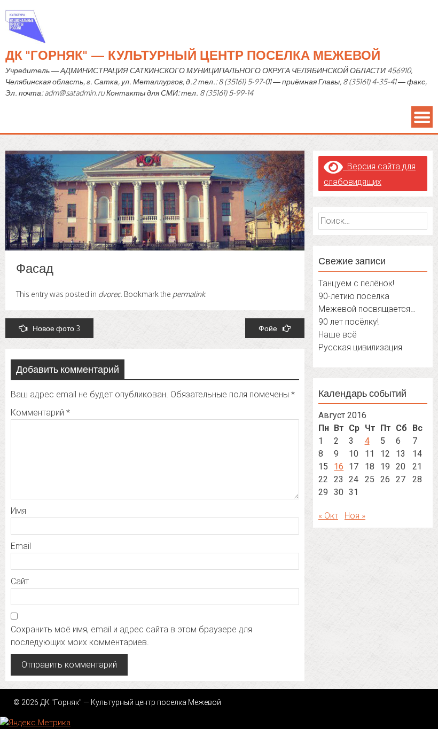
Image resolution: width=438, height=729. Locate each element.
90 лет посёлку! (348, 322)
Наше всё (337, 335)
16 (338, 466)
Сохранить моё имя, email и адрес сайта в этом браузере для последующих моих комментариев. (131, 635)
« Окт (328, 516)
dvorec (109, 294)
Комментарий (40, 412)
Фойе (268, 328)
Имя (18, 511)
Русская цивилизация (360, 347)
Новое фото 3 (56, 328)
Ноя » (355, 516)
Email (21, 546)
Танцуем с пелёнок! (356, 283)
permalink (189, 294)
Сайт (20, 581)
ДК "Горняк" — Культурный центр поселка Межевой (192, 54)
